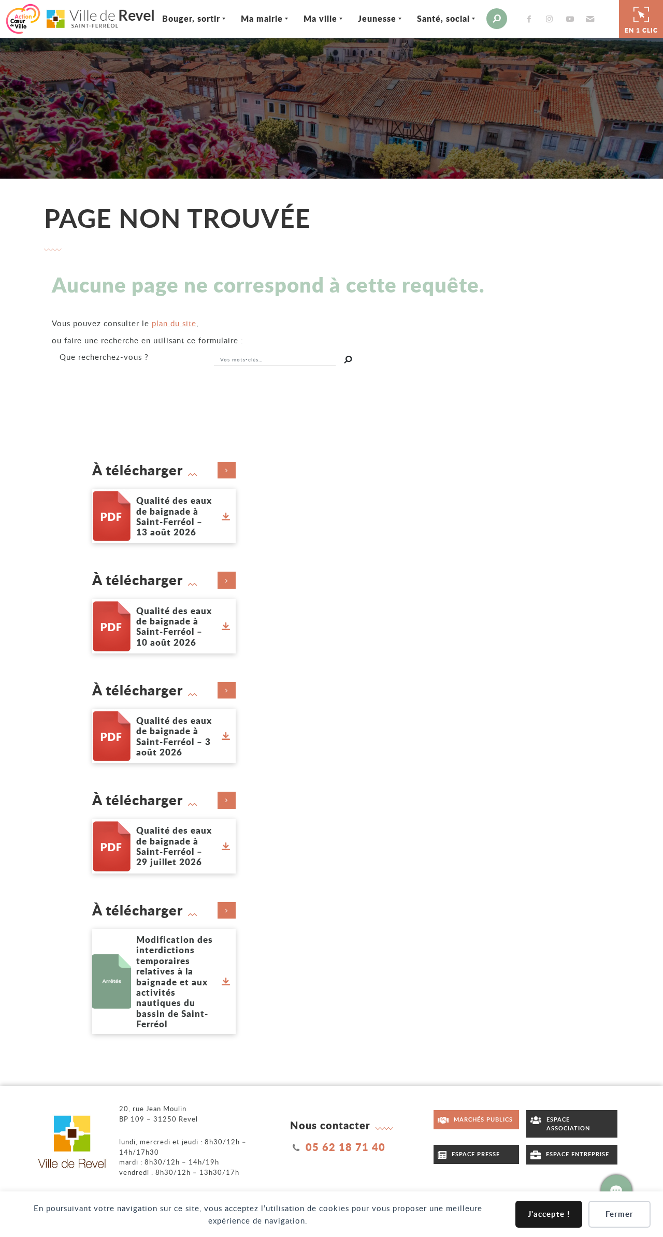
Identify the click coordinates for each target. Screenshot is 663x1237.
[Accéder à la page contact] (616, 1190)
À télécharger (137, 470)
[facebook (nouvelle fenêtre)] (531, 18)
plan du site (174, 323)
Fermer (619, 1214)
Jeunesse (377, 18)
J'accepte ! (549, 1214)
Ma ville (320, 18)
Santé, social (443, 18)
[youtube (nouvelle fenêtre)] (572, 18)
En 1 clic (641, 30)
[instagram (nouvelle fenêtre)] (551, 18)
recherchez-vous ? (104, 357)
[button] (589, 18)
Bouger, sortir (191, 18)
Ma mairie (262, 18)
